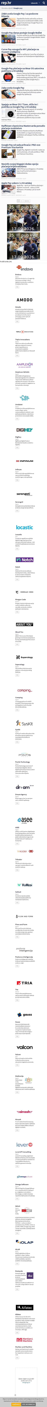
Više (17, 287)
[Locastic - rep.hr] (24, 529)
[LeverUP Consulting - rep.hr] (24, 1146)
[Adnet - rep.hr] (26, 1213)
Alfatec (18, 1314)
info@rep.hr (26, 1383)
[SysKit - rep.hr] (24, 725)
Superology (19, 664)
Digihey (18, 437)
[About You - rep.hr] (24, 626)
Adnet (17, 1206)
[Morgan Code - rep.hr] (24, 593)
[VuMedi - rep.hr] (24, 887)
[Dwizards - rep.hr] (30, 1278)
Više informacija (28, 1404)
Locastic (18, 534)
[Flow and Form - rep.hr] (24, 917)
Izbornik (34, 3)
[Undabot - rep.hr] (24, 400)
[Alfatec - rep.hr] (24, 1310)
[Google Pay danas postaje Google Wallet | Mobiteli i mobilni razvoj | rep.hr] (23, 39)
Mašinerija (19, 1076)
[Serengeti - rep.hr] (24, 496)
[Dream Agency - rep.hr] (24, 788)
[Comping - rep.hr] (25, 693)
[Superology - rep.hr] (24, 659)
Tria (16, 989)
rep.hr (6, 3)
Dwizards (19, 1271)
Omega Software (22, 1184)
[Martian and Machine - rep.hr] (24, 1342)
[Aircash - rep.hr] (24, 1113)
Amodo (18, 307)
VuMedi (18, 892)
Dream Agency (21, 794)
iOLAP (17, 1249)
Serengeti (19, 502)
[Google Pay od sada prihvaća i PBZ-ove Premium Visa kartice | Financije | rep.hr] (23, 153)
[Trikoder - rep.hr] (25, 852)
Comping (19, 697)
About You (19, 632)
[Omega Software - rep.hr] (24, 1178)
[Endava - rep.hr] (24, 270)
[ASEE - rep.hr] (25, 823)
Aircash (18, 1119)
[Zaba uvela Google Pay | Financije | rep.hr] (23, 94)
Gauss (17, 1022)
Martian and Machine (23, 1347)
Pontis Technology (22, 762)
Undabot (18, 404)
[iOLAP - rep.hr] (24, 1243)
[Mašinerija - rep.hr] (28, 1083)
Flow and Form (21, 924)
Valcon (18, 1054)
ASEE (17, 827)
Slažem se (16, 1404)
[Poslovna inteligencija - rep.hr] (24, 952)
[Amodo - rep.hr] (24, 302)
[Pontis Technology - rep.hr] (24, 757)
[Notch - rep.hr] (24, 562)
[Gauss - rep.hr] (24, 1017)
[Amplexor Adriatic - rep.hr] (24, 367)
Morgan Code (20, 599)
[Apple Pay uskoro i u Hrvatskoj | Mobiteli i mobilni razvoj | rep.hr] (23, 189)
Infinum (18, 469)
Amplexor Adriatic (22, 372)
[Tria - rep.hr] (24, 985)
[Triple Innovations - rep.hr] (24, 333)
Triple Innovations (22, 339)
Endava (18, 274)
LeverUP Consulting (23, 1152)
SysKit (17, 729)
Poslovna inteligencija (24, 957)
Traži (44, 3)
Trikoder (18, 859)
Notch (17, 567)
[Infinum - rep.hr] (24, 462)
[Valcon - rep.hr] (24, 1049)
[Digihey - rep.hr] (24, 432)
